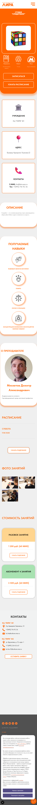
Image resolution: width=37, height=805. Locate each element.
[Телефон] (6, 723)
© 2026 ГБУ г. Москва (7, 727)
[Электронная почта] (9, 723)
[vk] (16, 723)
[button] (18, 76)
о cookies (21, 780)
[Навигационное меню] (33, 4)
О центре (4, 735)
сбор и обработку (21, 743)
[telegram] (13, 723)
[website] (3, 723)
